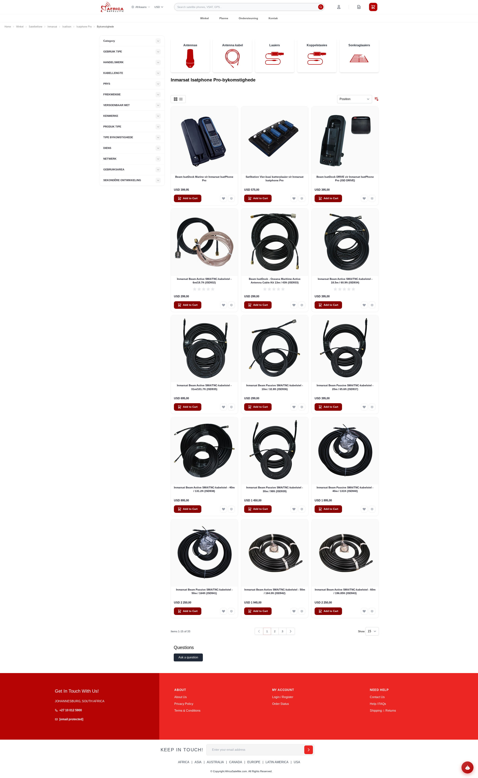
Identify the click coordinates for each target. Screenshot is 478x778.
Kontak (273, 18)
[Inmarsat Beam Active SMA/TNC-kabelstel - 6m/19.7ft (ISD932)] (204, 242)
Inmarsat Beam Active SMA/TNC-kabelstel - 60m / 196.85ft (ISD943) (345, 591)
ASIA (198, 762)
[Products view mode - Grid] (175, 99)
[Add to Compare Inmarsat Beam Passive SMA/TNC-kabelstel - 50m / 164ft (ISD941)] (231, 611)
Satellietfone (35, 26)
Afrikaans (140, 6)
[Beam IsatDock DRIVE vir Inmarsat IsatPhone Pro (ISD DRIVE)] (345, 140)
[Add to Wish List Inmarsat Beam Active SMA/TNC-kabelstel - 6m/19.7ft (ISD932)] (223, 305)
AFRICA (183, 762)
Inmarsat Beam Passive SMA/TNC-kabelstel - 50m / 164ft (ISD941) (204, 591)
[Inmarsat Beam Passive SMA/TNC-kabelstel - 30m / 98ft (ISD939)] (274, 450)
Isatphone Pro (84, 26)
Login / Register (282, 697)
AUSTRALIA (215, 762)
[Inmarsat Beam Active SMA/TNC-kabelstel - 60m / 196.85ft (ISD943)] (345, 552)
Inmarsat (52, 26)
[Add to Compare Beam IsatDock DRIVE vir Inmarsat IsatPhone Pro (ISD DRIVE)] (372, 198)
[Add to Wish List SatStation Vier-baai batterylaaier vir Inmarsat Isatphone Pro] (294, 198)
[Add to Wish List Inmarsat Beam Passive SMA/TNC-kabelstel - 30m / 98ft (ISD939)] (294, 509)
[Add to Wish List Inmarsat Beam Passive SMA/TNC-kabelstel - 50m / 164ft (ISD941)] (223, 611)
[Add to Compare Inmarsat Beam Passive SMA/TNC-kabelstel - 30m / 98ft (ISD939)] (301, 509)
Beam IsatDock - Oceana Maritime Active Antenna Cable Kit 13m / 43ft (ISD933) (275, 280)
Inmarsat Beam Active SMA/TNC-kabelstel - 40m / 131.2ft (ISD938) (204, 489)
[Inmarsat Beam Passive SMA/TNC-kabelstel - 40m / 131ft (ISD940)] (345, 450)
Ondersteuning (248, 18)
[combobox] (249, 7)
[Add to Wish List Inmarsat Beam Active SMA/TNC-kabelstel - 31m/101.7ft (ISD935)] (223, 407)
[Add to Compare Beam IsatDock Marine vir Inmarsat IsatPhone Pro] (231, 198)
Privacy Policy (183, 703)
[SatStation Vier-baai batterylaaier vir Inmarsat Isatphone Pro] (274, 140)
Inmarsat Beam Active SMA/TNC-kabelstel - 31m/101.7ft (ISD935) (204, 387)
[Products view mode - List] (181, 99)
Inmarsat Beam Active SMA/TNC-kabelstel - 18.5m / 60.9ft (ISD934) (345, 280)
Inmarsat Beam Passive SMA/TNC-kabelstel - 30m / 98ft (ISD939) (274, 489)
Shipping (376, 710)
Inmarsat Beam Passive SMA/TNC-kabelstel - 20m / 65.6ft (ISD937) (345, 387)
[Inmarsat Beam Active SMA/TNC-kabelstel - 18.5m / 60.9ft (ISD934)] (345, 242)
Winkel (204, 18)
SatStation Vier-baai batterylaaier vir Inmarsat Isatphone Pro (275, 178)
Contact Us (377, 697)
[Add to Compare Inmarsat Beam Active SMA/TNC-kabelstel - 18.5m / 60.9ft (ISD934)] (372, 305)
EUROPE (253, 762)
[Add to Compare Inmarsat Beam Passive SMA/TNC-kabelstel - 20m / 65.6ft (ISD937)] (372, 407)
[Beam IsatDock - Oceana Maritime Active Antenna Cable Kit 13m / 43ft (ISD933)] (274, 242)
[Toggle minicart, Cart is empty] (373, 7)
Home (8, 26)
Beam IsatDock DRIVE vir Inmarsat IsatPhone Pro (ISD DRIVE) (345, 178)
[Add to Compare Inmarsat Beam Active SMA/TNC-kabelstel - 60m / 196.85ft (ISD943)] (372, 611)
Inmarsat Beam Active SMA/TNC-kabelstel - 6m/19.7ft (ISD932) (204, 280)
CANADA (235, 762)
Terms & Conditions (187, 710)
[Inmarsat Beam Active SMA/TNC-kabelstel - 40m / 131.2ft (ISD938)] (204, 450)
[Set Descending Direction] (376, 99)
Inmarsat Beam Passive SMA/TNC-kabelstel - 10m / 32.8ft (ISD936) (274, 387)
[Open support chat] (467, 767)
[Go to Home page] (112, 7)
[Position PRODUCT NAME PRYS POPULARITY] (354, 99)
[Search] (320, 7)
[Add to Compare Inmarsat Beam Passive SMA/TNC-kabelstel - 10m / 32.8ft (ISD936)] (301, 407)
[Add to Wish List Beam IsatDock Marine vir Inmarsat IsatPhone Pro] (223, 198)
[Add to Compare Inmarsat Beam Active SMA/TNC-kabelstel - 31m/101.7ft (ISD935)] (231, 407)
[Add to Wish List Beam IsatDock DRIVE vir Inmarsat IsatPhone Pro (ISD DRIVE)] (364, 198)
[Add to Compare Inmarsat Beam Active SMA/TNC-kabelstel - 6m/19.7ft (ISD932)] (231, 305)
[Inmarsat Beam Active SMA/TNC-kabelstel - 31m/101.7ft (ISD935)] (204, 348)
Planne (223, 18)
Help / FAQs (378, 703)
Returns (390, 710)
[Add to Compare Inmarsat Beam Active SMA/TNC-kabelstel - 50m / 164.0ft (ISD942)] (301, 611)
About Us (180, 697)
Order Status (280, 703)
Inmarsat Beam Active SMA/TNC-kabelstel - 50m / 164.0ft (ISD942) (274, 591)
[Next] (290, 631)
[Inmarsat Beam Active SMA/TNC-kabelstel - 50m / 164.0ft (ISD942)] (274, 552)
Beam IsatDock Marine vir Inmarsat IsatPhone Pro (204, 178)
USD (157, 6)
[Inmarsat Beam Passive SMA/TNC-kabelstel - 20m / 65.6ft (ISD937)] (345, 348)
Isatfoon (66, 26)
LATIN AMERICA (277, 762)
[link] (259, 631)
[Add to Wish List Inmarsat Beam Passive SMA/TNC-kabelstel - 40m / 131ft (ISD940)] (364, 509)
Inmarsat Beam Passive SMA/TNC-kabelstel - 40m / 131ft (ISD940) (345, 489)
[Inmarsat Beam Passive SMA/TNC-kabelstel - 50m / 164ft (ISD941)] (204, 552)
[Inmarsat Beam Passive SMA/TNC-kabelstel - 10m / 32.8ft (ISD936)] (274, 348)
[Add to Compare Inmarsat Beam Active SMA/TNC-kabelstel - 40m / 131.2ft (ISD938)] (231, 509)
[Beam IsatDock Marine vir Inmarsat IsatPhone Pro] (204, 140)
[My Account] (339, 7)
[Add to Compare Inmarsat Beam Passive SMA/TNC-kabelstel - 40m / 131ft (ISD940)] (372, 509)
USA (297, 762)
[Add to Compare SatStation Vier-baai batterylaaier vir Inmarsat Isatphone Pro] (301, 198)
